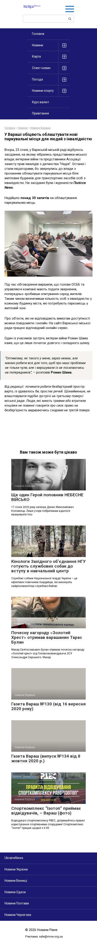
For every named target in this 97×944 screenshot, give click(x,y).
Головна (38, 34)
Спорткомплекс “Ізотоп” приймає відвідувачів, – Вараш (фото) (46, 811)
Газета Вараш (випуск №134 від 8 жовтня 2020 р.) (45, 758)
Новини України (16, 869)
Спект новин (41, 68)
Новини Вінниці (16, 880)
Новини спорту (43, 90)
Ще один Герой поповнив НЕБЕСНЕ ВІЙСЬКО (47, 497)
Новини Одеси (15, 892)
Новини (37, 45)
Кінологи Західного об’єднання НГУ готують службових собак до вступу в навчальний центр (48, 566)
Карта (36, 56)
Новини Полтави (17, 903)
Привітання (40, 113)
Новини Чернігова (18, 915)
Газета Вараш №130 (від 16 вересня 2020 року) (48, 706)
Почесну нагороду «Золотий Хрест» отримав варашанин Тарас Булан (46, 637)
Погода (37, 79)
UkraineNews (14, 858)
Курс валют (40, 102)
